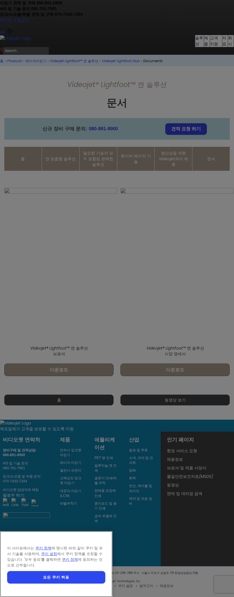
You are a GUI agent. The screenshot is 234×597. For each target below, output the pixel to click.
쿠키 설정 (49, 554)
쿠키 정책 (43, 548)
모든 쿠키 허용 (56, 577)
